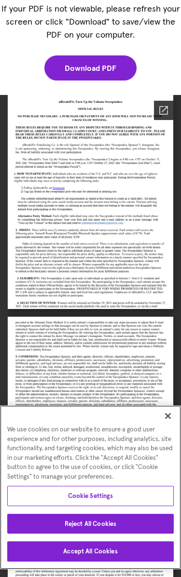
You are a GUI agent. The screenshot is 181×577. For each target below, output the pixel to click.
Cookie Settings (90, 496)
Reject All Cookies (90, 524)
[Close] (168, 416)
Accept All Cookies (90, 551)
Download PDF (90, 68)
